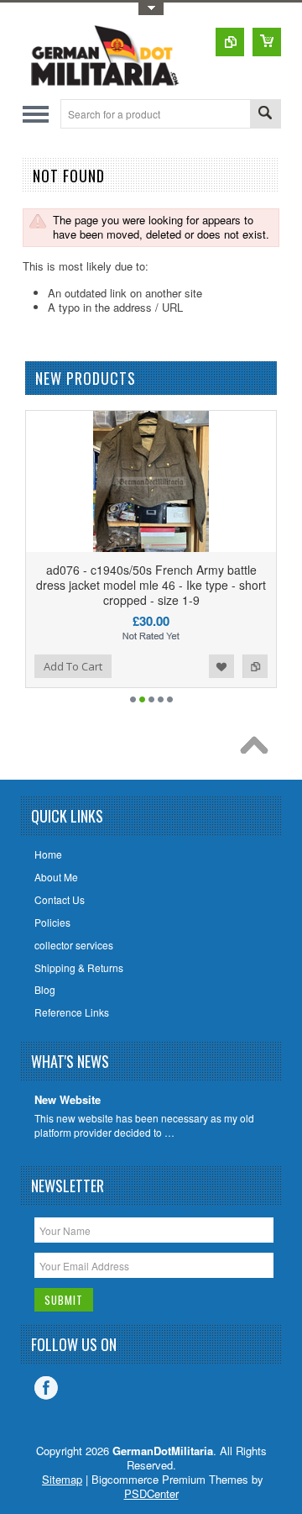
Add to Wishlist (221, 666)
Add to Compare (255, 666)
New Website (67, 1100)
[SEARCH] (265, 114)
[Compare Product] (230, 42)
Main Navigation (35, 114)
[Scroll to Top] (258, 749)
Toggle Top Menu (151, 9)
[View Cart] (267, 42)
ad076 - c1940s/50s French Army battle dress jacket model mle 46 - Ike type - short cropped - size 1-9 (151, 584)
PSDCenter (151, 1493)
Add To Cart (73, 666)
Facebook (46, 1388)
